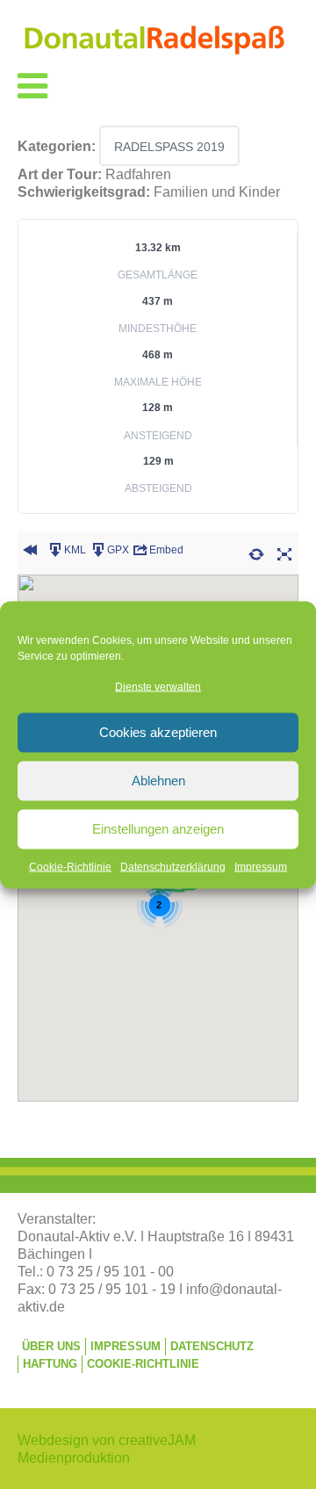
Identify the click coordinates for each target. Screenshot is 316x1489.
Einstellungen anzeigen (158, 828)
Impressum (260, 866)
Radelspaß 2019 (169, 147)
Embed (166, 550)
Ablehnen (158, 780)
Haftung (50, 1363)
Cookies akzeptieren (158, 732)
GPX (118, 550)
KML (75, 550)
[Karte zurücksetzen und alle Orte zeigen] (256, 552)
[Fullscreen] (284, 552)
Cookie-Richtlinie (70, 866)
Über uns (51, 1346)
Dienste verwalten (158, 686)
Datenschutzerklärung (173, 866)
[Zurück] (29, 552)
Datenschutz (212, 1346)
